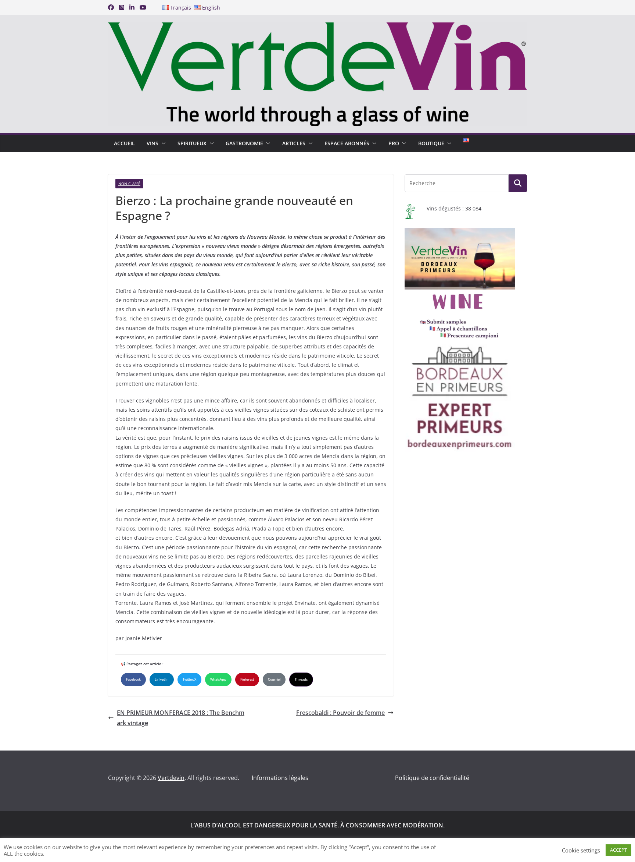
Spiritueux (192, 143)
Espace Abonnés (346, 143)
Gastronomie (244, 143)
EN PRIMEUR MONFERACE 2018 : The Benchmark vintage (180, 718)
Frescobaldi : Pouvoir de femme (340, 713)
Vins (152, 143)
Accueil (124, 143)
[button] (162, 143)
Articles (293, 143)
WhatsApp (218, 679)
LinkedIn (162, 679)
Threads (301, 679)
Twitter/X (189, 679)
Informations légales (280, 778)
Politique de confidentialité (432, 778)
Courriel (274, 679)
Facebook (133, 679)
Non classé (129, 183)
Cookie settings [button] (581, 850)
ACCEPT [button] (618, 850)
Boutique (431, 143)
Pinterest (247, 679)
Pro (393, 143)
